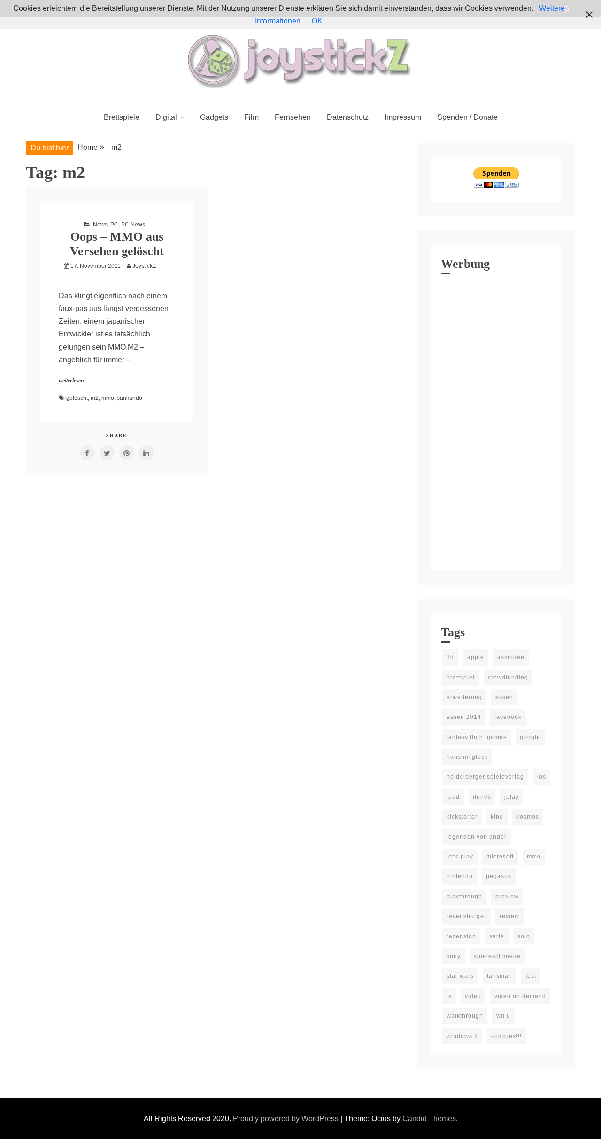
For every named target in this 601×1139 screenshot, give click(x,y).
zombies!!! (506, 1036)
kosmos (527, 816)
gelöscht (77, 398)
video (473, 996)
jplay (511, 797)
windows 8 (462, 1036)
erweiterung (464, 697)
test (530, 976)
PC (114, 224)
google (530, 737)
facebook (508, 717)
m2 (95, 398)
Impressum (403, 117)
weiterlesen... (73, 380)
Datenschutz (348, 117)
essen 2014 (464, 717)
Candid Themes (429, 1119)
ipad (453, 797)
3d (450, 657)
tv (449, 996)
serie (496, 936)
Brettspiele (121, 117)
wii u (503, 1016)
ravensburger (466, 916)
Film (251, 117)
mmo (107, 398)
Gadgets (214, 117)
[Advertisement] (496, 420)
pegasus (498, 876)
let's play (460, 856)
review (509, 916)
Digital (166, 117)
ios (541, 776)
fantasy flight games (477, 737)
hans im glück (467, 757)
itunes (482, 797)
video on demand (520, 996)
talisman (499, 976)
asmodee (510, 657)
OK (317, 21)
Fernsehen (293, 117)
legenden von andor (477, 837)
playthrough (464, 896)
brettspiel (461, 677)
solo (523, 936)
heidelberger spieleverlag (485, 776)
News (100, 224)
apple (475, 657)
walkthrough (465, 1016)
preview (507, 896)
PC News (133, 224)
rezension (461, 936)
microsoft (500, 856)
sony (454, 956)
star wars (460, 976)
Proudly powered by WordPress (286, 1119)
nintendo (460, 876)
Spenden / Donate (467, 117)
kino (497, 816)
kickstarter (462, 816)
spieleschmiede (497, 956)
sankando (129, 398)
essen (504, 697)
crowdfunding (508, 677)
